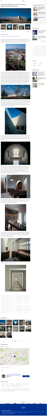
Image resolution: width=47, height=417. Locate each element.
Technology (40, 63)
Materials (34, 65)
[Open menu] (1, 1)
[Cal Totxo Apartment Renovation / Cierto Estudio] (35, 9)
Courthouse (3, 34)
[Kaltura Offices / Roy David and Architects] (34, 85)
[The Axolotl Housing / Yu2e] (35, 19)
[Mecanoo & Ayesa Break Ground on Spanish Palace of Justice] (34, 38)
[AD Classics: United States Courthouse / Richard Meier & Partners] (34, 32)
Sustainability (35, 63)
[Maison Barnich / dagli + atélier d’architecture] (35, 14)
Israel (7, 34)
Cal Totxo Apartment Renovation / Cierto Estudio (41, 8)
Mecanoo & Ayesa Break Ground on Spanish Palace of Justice (42, 37)
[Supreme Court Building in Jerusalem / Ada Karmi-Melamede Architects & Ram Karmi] (3, 322)
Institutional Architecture (16, 386)
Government (3, 386)
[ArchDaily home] (23, 1)
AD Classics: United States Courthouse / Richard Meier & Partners (42, 31)
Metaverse (39, 65)
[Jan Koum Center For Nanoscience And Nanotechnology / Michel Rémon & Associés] (34, 74)
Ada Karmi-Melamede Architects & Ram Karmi (13, 36)
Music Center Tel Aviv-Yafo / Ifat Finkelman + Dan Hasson (42, 78)
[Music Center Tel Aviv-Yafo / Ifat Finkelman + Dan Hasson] (34, 79)
